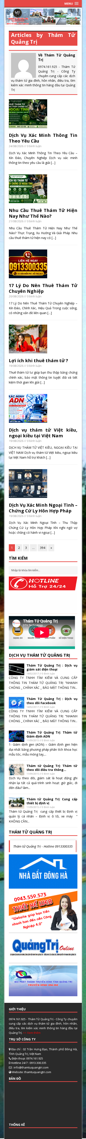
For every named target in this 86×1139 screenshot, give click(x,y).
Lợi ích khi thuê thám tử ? (38, 360)
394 (42, 548)
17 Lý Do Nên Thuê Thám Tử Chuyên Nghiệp (43, 288)
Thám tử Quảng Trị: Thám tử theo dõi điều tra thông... (51, 768)
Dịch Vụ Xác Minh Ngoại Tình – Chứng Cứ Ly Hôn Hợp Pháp (43, 508)
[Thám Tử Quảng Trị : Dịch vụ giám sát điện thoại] (16, 673)
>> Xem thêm (32, 1033)
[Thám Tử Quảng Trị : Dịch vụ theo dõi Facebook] (16, 706)
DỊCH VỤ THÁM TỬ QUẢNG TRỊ (39, 655)
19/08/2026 (16, 366)
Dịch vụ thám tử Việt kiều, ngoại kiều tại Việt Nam (43, 433)
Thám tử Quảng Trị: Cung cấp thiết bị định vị (51, 801)
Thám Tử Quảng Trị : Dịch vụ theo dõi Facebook (51, 701)
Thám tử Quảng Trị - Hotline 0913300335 (43, 846)
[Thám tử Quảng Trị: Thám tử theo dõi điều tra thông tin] (16, 773)
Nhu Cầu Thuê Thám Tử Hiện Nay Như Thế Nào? (43, 213)
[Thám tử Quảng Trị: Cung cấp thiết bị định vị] (16, 806)
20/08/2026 (16, 296)
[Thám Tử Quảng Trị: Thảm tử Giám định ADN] (16, 739)
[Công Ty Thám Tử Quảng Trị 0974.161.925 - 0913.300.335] (43, 22)
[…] (53, 163)
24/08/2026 (16, 146)
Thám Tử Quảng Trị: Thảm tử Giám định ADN (51, 734)
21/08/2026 (16, 221)
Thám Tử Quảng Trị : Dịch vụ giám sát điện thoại (51, 667)
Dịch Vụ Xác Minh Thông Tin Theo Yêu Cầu (43, 138)
